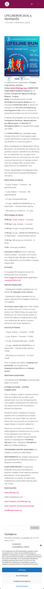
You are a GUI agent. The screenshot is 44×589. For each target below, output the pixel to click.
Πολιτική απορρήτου (22, 586)
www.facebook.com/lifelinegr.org (17, 501)
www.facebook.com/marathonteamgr (19, 506)
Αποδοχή (22, 570)
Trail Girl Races (19, 23)
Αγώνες (27, 23)
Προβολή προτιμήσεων (22, 581)
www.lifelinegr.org (11, 492)
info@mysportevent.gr (13, 510)
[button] (41, 545)
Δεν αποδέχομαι (22, 576)
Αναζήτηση (34, 528)
